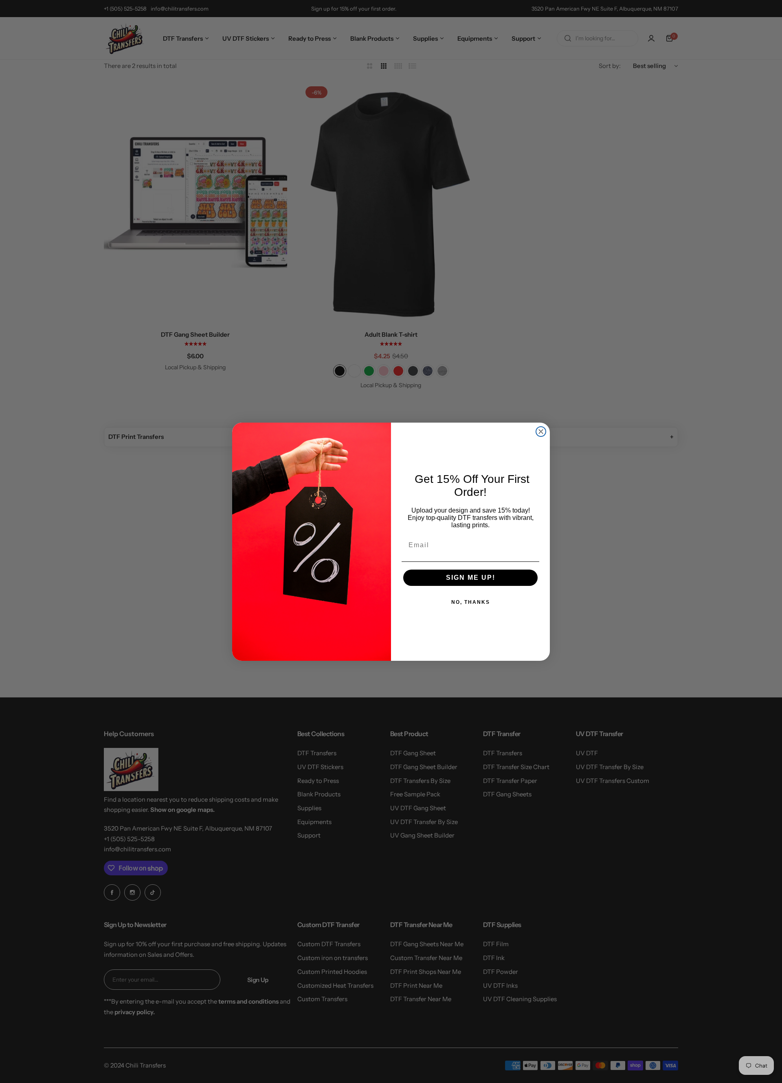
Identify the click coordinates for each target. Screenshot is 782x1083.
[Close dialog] (541, 431)
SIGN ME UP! (470, 577)
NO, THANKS (470, 602)
